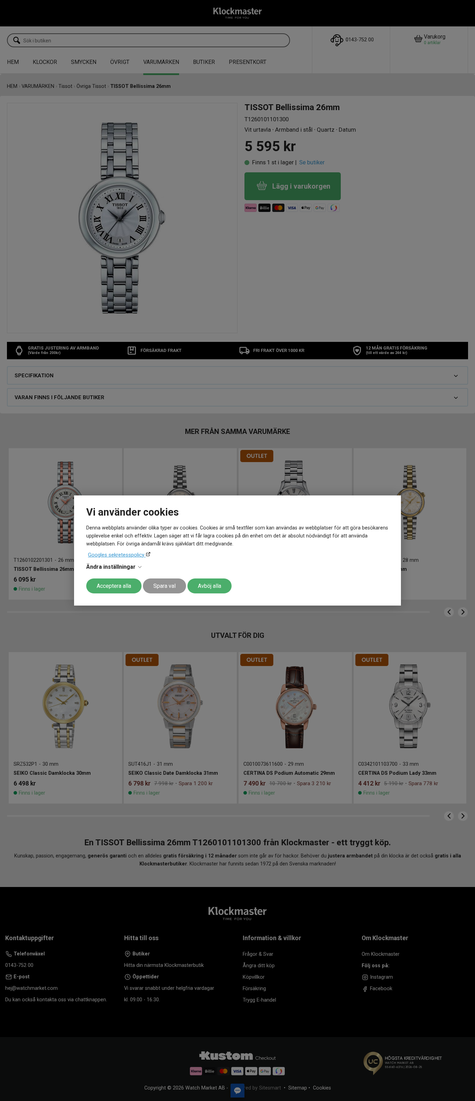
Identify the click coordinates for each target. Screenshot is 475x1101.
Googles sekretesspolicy (117, 555)
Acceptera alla (114, 586)
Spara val (164, 586)
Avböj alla (209, 586)
